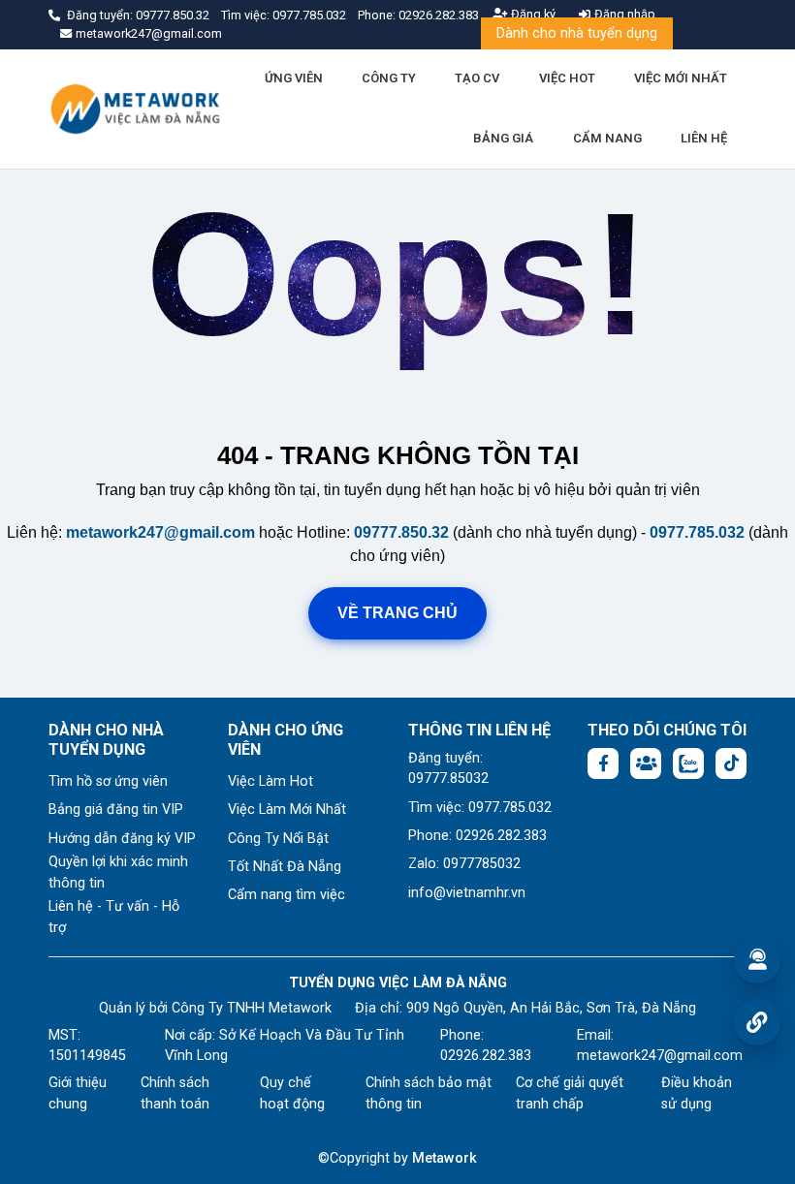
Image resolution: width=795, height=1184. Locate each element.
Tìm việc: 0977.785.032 (480, 807)
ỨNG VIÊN (294, 78)
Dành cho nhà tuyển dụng (576, 33)
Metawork (444, 1158)
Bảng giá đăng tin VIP (115, 809)
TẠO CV (477, 78)
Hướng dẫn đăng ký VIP (122, 838)
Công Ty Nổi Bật (278, 838)
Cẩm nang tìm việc (286, 895)
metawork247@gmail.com (160, 532)
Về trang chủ (397, 613)
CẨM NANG (607, 138)
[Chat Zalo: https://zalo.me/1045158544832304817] (688, 763)
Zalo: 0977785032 (464, 864)
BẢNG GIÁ (503, 138)
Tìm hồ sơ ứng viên (108, 781)
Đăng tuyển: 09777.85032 (448, 769)
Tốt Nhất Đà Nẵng (284, 866)
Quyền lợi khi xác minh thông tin (118, 872)
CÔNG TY (389, 78)
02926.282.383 (438, 15)
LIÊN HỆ (704, 138)
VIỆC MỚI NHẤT (680, 78)
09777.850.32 (174, 15)
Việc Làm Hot (270, 781)
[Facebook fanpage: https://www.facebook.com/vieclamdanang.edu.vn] (603, 763)
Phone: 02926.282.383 (477, 835)
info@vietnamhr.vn (466, 893)
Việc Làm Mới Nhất (287, 809)
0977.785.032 (310, 15)
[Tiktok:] (731, 763)
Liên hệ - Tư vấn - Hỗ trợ (113, 917)
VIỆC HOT (567, 78)
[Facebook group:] (645, 763)
